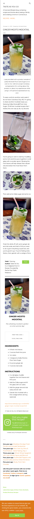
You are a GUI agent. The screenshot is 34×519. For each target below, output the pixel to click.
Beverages (10, 490)
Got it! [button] (17, 515)
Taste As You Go (11, 7)
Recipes (6, 18)
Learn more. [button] (19, 510)
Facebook (6, 473)
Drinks (16, 490)
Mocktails (25, 490)
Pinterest (6, 475)
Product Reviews (8, 492)
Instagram (20, 473)
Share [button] (4, 487)
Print (25, 262)
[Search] (30, 3)
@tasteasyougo (20, 423)
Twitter (13, 473)
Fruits (20, 490)
